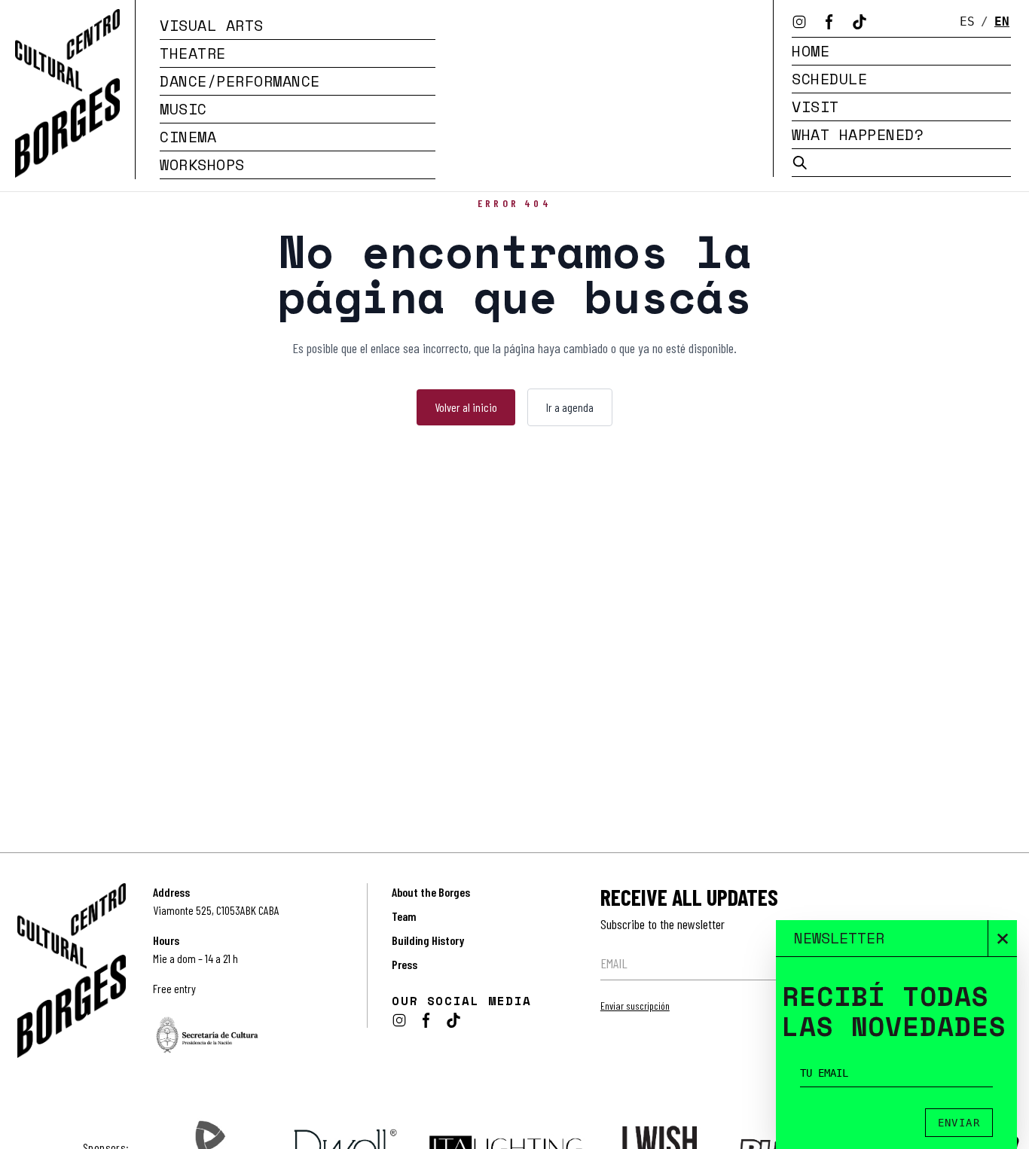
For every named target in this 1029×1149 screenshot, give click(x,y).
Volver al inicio (466, 407)
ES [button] (967, 21)
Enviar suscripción (635, 1005)
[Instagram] (799, 21)
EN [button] (1001, 21)
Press (404, 964)
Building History (428, 940)
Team (404, 916)
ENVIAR (959, 1123)
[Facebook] (829, 21)
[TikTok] (859, 21)
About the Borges (431, 892)
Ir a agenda (570, 407)
